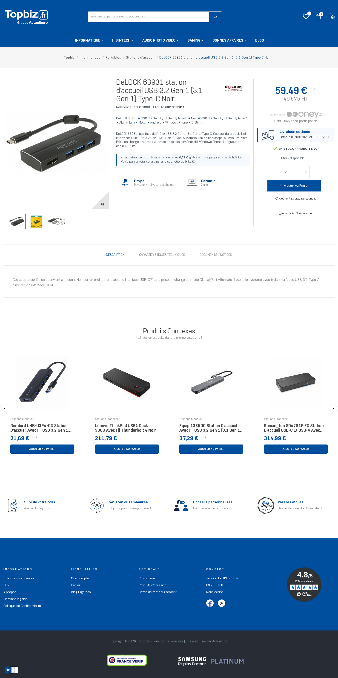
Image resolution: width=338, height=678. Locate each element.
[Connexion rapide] (331, 17)
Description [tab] (115, 254)
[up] (285, 172)
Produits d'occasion (152, 585)
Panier (75, 585)
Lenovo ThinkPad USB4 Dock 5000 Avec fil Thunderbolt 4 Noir (125, 428)
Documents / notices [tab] (216, 254)
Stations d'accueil (22, 419)
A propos (9, 592)
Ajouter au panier (296, 185)
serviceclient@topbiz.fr (222, 578)
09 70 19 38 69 (216, 585)
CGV (6, 585)
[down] (305, 172)
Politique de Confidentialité (22, 606)
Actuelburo (220, 641)
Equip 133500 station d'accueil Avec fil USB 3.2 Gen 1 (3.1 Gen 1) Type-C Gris (210, 429)
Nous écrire (214, 592)
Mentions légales (15, 599)
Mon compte (80, 578)
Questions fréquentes (18, 578)
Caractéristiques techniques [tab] (162, 254)
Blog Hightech (81, 592)
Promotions (147, 578)
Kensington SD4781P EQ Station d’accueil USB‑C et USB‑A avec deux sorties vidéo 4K (294, 429)
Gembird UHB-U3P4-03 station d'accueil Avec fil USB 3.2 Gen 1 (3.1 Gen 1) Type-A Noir (39, 429)
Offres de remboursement (158, 592)
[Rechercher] (215, 17)
